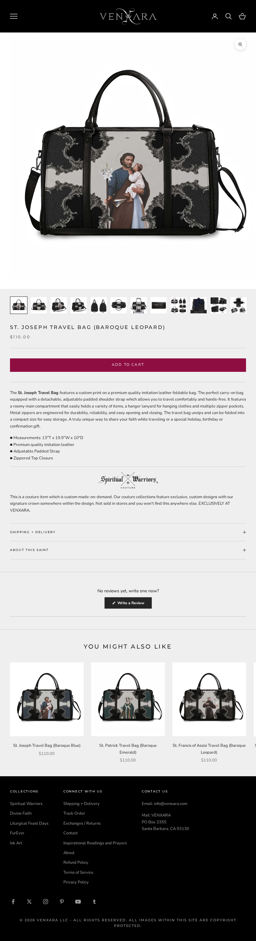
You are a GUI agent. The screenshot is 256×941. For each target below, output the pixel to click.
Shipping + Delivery (81, 804)
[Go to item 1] (18, 305)
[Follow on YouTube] (78, 901)
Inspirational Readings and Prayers (95, 843)
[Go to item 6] (118, 305)
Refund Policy (75, 862)
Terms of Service (78, 872)
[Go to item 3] (58, 305)
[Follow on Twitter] (29, 901)
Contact (70, 833)
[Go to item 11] (218, 305)
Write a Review (134, 604)
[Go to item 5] (98, 305)
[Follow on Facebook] (13, 901)
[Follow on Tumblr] (94, 901)
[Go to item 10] (198, 305)
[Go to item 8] (158, 305)
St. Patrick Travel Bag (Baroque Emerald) (128, 749)
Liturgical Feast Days (29, 823)
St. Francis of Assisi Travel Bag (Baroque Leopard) (209, 749)
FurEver (17, 833)
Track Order (74, 813)
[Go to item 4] (78, 305)
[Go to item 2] (38, 305)
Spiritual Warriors (26, 804)
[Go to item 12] (238, 305)
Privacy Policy (76, 882)
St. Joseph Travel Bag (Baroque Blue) (47, 745)
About (69, 853)
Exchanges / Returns (82, 823)
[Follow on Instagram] (45, 901)
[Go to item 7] (138, 305)
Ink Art (16, 843)
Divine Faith (21, 813)
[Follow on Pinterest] (62, 901)
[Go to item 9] (178, 305)
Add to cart (128, 364)
